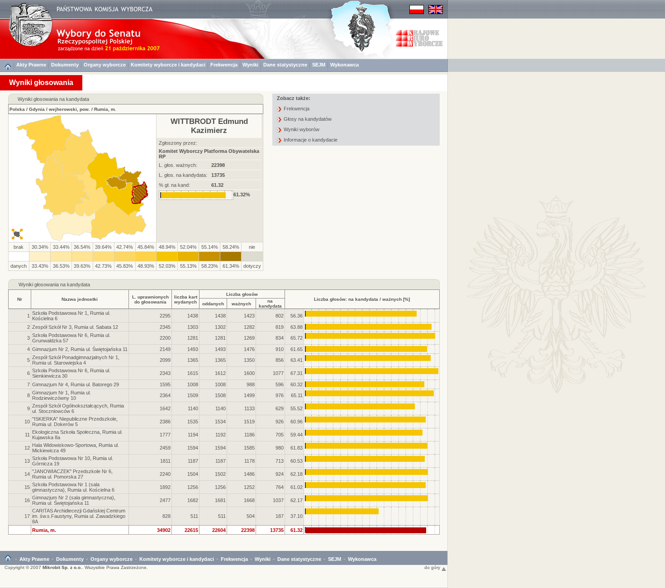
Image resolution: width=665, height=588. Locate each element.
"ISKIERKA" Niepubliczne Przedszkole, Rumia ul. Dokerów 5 (75, 421)
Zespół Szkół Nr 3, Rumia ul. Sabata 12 (75, 327)
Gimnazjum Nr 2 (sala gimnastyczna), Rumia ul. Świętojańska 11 (73, 500)
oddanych (213, 303)
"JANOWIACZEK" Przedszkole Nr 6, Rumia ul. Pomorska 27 (72, 474)
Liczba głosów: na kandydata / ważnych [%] (362, 299)
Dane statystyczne (285, 64)
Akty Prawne (31, 64)
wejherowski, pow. (69, 109)
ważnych (241, 303)
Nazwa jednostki (80, 299)
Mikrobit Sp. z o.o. (62, 567)
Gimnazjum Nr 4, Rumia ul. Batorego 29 (75, 384)
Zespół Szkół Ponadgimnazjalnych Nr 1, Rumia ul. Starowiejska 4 (75, 360)
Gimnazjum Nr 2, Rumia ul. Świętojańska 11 (80, 349)
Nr (19, 299)
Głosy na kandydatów (308, 119)
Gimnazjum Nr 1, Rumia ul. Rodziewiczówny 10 (61, 395)
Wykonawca (344, 64)
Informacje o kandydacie (310, 139)
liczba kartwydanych (185, 299)
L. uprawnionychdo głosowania (150, 299)
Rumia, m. (105, 109)
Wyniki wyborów (301, 129)
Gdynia (37, 109)
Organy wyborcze (105, 64)
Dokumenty (65, 64)
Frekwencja (224, 64)
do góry (433, 567)
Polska (17, 109)
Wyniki (250, 64)
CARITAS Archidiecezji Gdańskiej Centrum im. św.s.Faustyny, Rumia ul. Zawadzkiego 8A (78, 516)
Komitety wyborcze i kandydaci (168, 64)
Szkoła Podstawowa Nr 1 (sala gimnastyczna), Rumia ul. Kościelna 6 (73, 487)
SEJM (318, 64)
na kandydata (270, 303)
